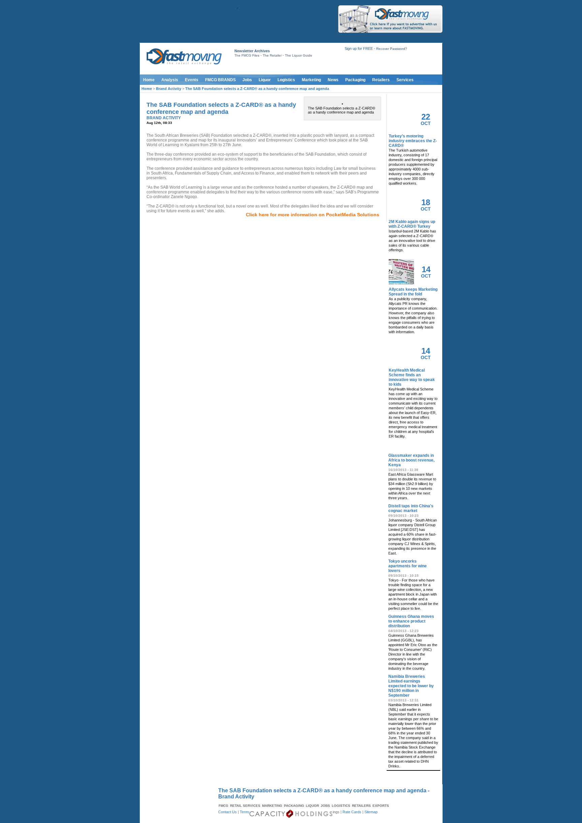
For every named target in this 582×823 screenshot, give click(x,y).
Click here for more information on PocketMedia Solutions (312, 214)
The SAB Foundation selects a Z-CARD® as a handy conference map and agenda (257, 89)
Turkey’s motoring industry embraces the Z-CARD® (413, 141)
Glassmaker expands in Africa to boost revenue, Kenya (411, 460)
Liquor (265, 79)
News (333, 79)
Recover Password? (391, 49)
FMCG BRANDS (220, 79)
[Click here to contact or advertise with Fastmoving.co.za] (390, 31)
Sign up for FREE (359, 48)
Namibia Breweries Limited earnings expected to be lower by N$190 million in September (411, 686)
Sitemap (371, 812)
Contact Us (227, 812)
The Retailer (272, 55)
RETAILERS (361, 806)
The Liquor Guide (298, 55)
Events (191, 79)
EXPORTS (381, 806)
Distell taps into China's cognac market (410, 508)
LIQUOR (312, 806)
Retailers (381, 79)
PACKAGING (294, 806)
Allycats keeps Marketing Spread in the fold (413, 291)
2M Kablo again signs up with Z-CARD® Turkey (412, 224)
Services (405, 79)
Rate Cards (352, 812)
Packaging (355, 79)
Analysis (169, 79)
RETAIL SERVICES (245, 806)
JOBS (325, 806)
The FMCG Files (246, 55)
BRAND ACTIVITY (164, 118)
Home (149, 79)
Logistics (286, 79)
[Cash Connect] (237, 7)
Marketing (311, 79)
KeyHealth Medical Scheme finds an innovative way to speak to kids (412, 377)
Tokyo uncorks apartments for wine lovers (407, 566)
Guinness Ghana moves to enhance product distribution (411, 621)
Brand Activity (168, 89)
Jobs (247, 79)
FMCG (223, 806)
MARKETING (272, 806)
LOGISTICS (341, 806)
